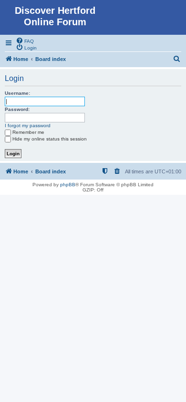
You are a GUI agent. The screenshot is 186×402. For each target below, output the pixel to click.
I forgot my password (28, 125)
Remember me (28, 132)
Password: (17, 109)
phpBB (67, 184)
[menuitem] (25, 40)
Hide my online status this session (49, 138)
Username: (17, 93)
